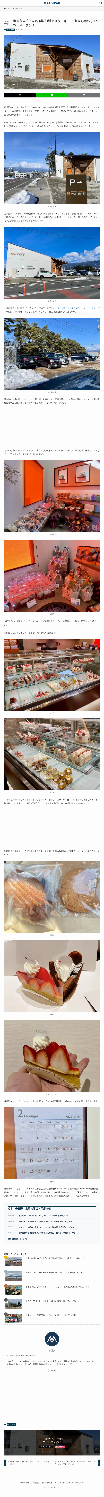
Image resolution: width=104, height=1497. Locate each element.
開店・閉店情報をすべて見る (17, 1239)
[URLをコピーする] (84, 95)
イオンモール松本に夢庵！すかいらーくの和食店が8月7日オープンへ (46, 1227)
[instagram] (54, 1370)
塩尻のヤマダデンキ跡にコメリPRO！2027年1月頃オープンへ (43, 1216)
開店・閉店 (10, 29)
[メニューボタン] (3, 3)
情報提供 (36, 1483)
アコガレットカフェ (86, 308)
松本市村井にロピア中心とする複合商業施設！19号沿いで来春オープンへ (48, 1233)
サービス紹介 (25, 1483)
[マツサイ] (52, 3)
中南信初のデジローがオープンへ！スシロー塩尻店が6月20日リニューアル (58, 1287)
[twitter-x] (49, 1370)
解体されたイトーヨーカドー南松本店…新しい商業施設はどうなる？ (46, 1221)
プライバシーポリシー (75, 1483)
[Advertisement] (52, 427)
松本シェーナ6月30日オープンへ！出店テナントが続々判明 (51, 1315)
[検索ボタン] (101, 3)
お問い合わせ (47, 1483)
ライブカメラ (60, 1483)
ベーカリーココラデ (66, 308)
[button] (20, 95)
